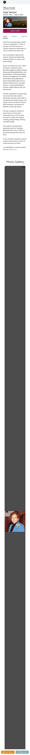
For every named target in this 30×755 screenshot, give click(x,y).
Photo (14, 36)
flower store (13, 149)
